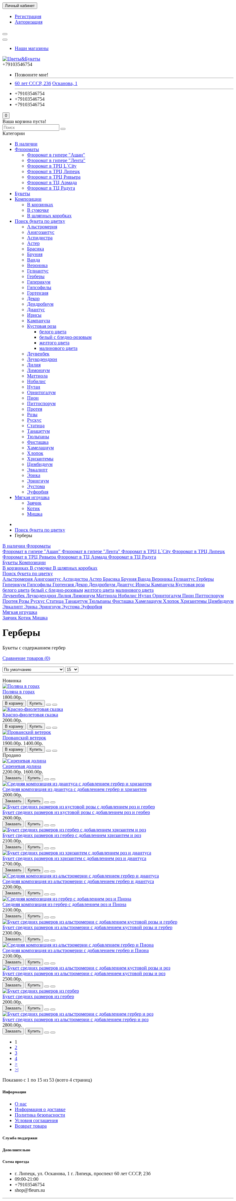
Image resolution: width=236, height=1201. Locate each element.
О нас (21, 1103)
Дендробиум (40, 304)
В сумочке (38, 210)
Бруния (34, 254)
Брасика (35, 248)
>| (16, 1069)
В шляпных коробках (49, 215)
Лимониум (38, 370)
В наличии (26, 143)
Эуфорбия (37, 491)
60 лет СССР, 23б (33, 83)
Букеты (22, 193)
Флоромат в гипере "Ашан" (56, 154)
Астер (33, 243)
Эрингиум (38, 480)
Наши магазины (32, 48)
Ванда (33, 259)
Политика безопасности (40, 1115)
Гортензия (37, 293)
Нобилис (36, 381)
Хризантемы (40, 458)
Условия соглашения (36, 1120)
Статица (36, 425)
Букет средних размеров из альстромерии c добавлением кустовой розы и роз (83, 973)
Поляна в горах (18, 691)
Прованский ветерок (24, 737)
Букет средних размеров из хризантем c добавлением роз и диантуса (74, 858)
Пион (33, 398)
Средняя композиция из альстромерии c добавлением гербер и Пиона (75, 950)
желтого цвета (54, 342)
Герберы (36, 276)
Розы (32, 414)
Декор (33, 298)
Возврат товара (31, 1126)
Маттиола (37, 375)
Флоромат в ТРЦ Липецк (53, 171)
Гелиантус (38, 270)
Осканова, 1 (64, 83)
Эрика (33, 475)
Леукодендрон (42, 359)
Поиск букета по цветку (40, 221)
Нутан (33, 386)
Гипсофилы (39, 287)
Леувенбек (38, 353)
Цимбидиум (40, 464)
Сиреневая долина (21, 766)
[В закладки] (48, 705)
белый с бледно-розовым (65, 337)
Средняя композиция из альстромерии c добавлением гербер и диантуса (78, 881)
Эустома (36, 486)
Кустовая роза (41, 326)
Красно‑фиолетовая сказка (30, 714)
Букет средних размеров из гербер (38, 996)
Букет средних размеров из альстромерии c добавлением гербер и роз (75, 1019)
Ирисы (34, 315)
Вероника (37, 265)
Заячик (34, 503)
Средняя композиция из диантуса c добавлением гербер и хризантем (74, 789)
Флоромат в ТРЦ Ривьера (54, 177)
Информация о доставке (40, 1109)
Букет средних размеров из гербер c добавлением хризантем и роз (71, 835)
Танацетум (38, 431)
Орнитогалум (41, 392)
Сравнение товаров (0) (26, 658)
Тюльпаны (38, 436)
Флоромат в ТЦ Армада (52, 182)
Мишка (34, 514)
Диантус (36, 309)
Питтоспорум (41, 403)
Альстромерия (42, 226)
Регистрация (28, 16)
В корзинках (40, 204)
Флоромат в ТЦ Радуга (51, 188)
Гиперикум (38, 282)
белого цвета (52, 331)
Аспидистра (40, 237)
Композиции (28, 199)
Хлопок (35, 453)
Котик (33, 508)
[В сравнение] (54, 705)
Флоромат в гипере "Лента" (56, 160)
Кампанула (38, 320)
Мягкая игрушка (32, 497)
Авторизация (28, 22)
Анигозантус (40, 232)
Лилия (34, 364)
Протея (34, 409)
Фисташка (38, 442)
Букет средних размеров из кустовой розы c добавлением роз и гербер (76, 812)
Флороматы (27, 149)
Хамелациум (40, 447)
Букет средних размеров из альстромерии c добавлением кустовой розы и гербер (87, 927)
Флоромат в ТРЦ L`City (52, 166)
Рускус (34, 420)
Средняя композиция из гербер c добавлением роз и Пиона (64, 904)
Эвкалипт (37, 469)
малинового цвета (58, 348)
